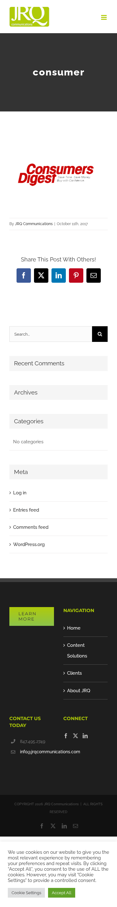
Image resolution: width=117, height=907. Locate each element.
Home (73, 628)
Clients (74, 673)
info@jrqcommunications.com (37, 751)
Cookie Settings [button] (26, 892)
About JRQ (78, 690)
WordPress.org (29, 544)
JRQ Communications (34, 224)
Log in (20, 493)
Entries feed (26, 510)
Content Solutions (77, 650)
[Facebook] (65, 735)
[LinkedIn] (85, 735)
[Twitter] (75, 735)
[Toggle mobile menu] (104, 17)
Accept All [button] (61, 892)
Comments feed (30, 527)
